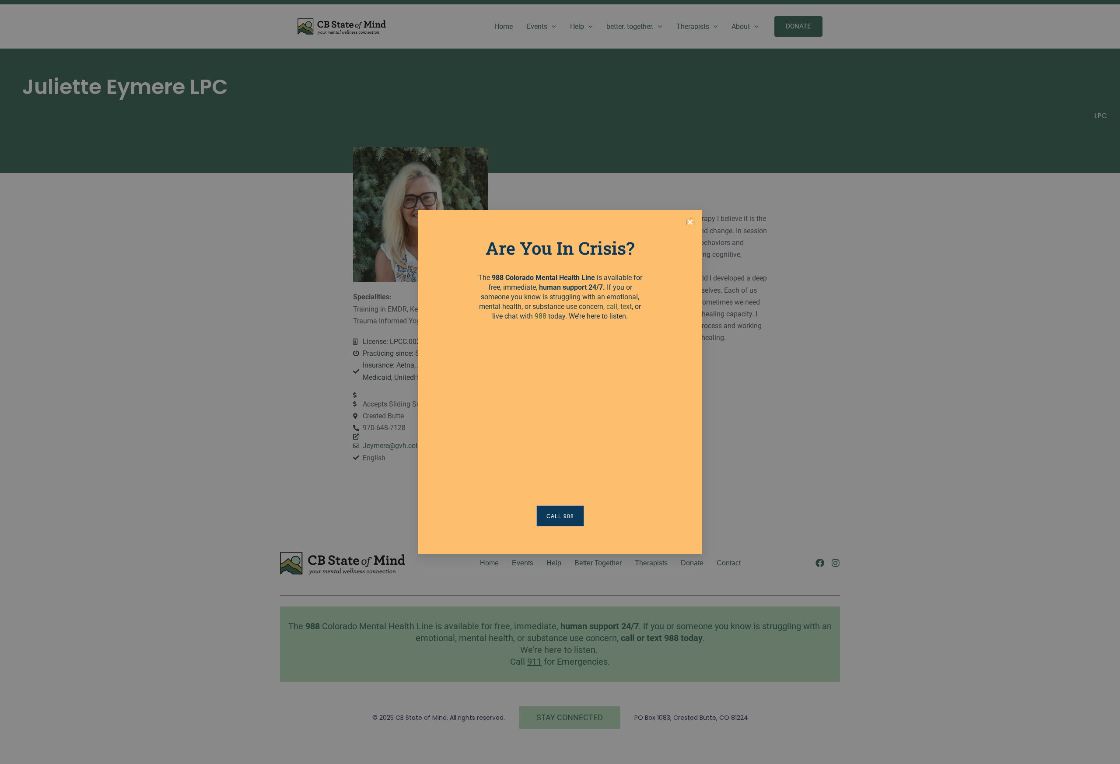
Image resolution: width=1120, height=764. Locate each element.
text (626, 306)
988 (540, 316)
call (611, 306)
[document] (560, 382)
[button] (690, 222)
